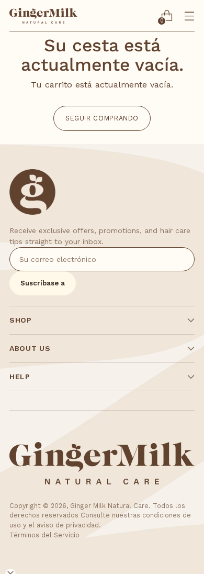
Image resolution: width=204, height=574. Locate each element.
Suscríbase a (42, 283)
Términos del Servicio (44, 535)
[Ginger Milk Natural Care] (43, 16)
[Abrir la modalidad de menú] (189, 16)
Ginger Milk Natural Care (109, 506)
